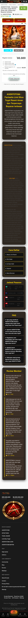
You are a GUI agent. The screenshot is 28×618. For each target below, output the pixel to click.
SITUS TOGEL (21, 4)
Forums (4, 567)
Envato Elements (8, 596)
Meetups (4, 570)
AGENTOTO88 (4, 4)
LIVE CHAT (25, 615)
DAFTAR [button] (17, 50)
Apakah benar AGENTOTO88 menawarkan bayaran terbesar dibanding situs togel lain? (13, 350)
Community (5, 562)
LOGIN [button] (7, 50)
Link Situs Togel (6, 538)
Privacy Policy (5, 583)
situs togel (12, 178)
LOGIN (8, 20)
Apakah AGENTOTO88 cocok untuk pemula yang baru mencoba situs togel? (13, 331)
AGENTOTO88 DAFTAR (8, 544)
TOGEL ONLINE (12, 4)
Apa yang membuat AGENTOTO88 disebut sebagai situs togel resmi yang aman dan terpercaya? (13, 322)
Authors (4, 554)
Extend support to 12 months (15, 67)
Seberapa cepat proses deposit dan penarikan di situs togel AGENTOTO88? (13, 359)
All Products (15, 598)
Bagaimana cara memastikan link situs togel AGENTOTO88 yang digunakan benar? (13, 340)
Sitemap (4, 589)
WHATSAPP (20, 615)
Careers (4, 580)
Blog (3, 565)
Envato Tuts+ (7, 598)
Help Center (5, 551)
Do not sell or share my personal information (14, 586)
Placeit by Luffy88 (18, 596)
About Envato (5, 578)
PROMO (3, 615)
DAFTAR (20, 20)
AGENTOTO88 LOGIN (7, 541)
